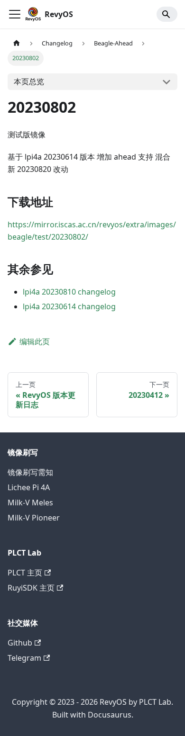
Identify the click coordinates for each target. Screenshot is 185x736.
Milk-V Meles (30, 502)
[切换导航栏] (15, 14)
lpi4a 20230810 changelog (69, 292)
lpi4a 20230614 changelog (69, 306)
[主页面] (17, 43)
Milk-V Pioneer (34, 517)
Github (20, 642)
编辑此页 (34, 341)
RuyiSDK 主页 (31, 588)
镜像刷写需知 (30, 472)
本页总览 (29, 81)
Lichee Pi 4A (29, 487)
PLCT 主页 (25, 572)
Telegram (24, 658)
